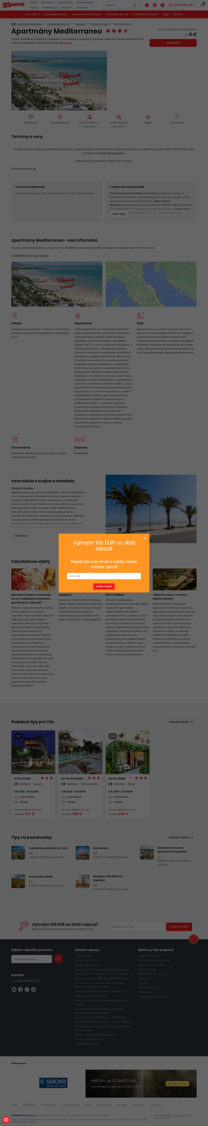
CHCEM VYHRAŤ (104, 586)
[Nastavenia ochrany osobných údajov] (6, 1120)
